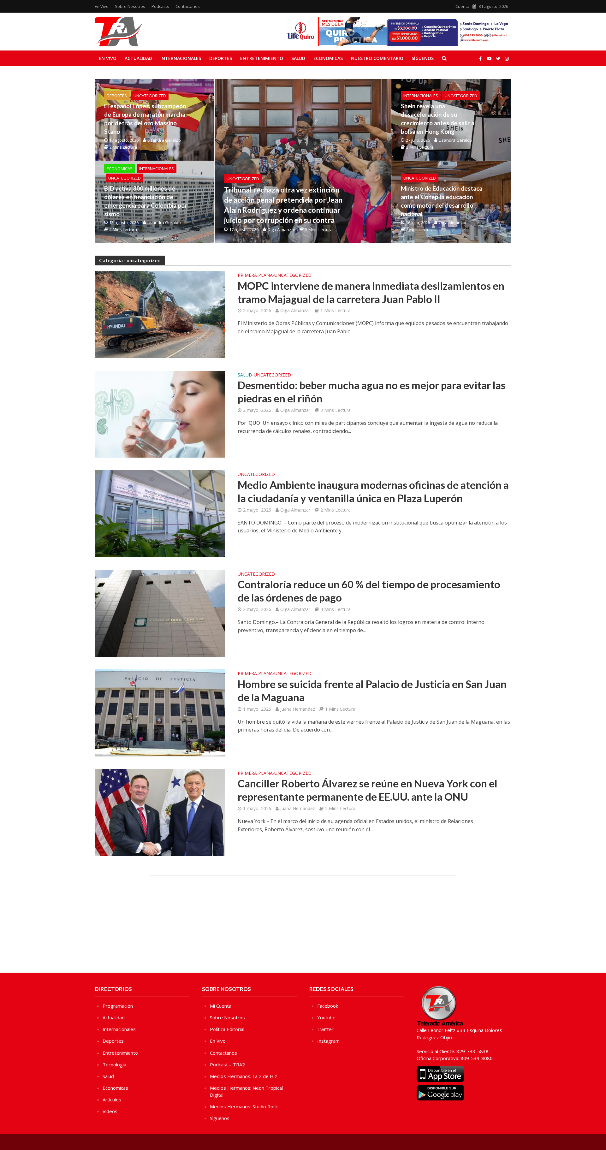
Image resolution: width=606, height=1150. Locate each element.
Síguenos (423, 58)
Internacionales (180, 58)
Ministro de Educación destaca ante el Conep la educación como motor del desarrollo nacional (441, 201)
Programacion (118, 1006)
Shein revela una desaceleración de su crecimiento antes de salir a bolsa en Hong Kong (437, 118)
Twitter (325, 1029)
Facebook (327, 1006)
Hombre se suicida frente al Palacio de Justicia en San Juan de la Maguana (372, 690)
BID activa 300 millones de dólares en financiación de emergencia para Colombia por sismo (145, 201)
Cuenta (462, 6)
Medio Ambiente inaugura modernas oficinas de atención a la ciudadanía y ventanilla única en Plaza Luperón (373, 491)
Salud (298, 58)
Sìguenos (219, 1118)
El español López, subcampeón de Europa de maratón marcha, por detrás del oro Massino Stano (145, 118)
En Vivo (102, 6)
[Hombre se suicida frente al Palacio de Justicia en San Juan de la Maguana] (160, 712)
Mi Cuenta (220, 1006)
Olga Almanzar (281, 229)
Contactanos (187, 6)
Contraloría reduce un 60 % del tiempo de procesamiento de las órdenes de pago (369, 591)
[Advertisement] (303, 919)
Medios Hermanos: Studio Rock (244, 1106)
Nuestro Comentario (377, 58)
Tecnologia (114, 1064)
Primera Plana (255, 275)
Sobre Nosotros (130, 6)
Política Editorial (227, 1029)
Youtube (326, 1017)
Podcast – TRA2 (227, 1064)
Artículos (112, 1099)
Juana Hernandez (297, 709)
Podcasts (160, 6)
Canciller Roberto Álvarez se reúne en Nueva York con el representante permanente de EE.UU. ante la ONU (367, 790)
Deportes (220, 58)
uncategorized (243, 178)
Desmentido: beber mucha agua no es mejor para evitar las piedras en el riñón (371, 392)
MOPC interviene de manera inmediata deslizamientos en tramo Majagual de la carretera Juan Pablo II (371, 292)
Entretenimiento (261, 58)
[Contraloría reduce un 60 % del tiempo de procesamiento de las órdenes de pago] (160, 612)
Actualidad (138, 58)
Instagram (328, 1041)
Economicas (328, 58)
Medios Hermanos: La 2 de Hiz (243, 1076)
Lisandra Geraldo (164, 140)
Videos (110, 1111)
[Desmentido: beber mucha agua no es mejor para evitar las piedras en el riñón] (160, 413)
